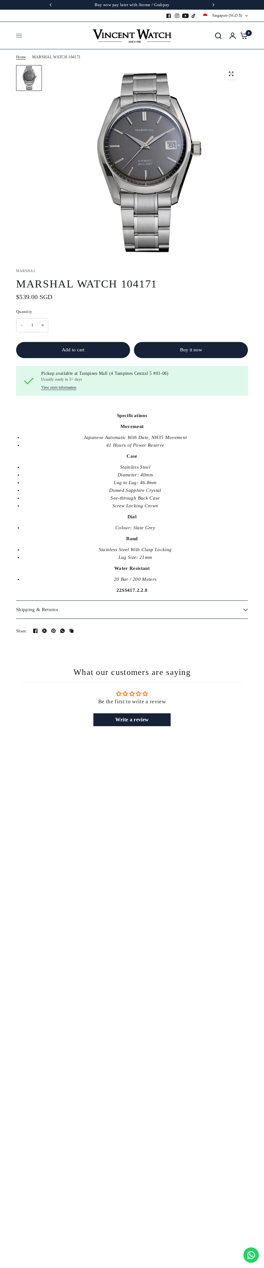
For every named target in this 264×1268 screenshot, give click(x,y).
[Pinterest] (53, 631)
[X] (44, 631)
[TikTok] (194, 16)
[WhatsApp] (62, 631)
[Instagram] (177, 16)
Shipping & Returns (37, 609)
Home (21, 57)
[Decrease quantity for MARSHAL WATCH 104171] (21, 325)
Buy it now (191, 349)
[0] (242, 35)
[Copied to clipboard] (71, 631)
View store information (58, 387)
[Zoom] (231, 74)
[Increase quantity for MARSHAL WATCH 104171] (43, 325)
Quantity (24, 311)
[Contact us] (251, 1255)
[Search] (218, 35)
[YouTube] (185, 16)
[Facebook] (169, 16)
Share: (22, 631)
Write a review (132, 719)
